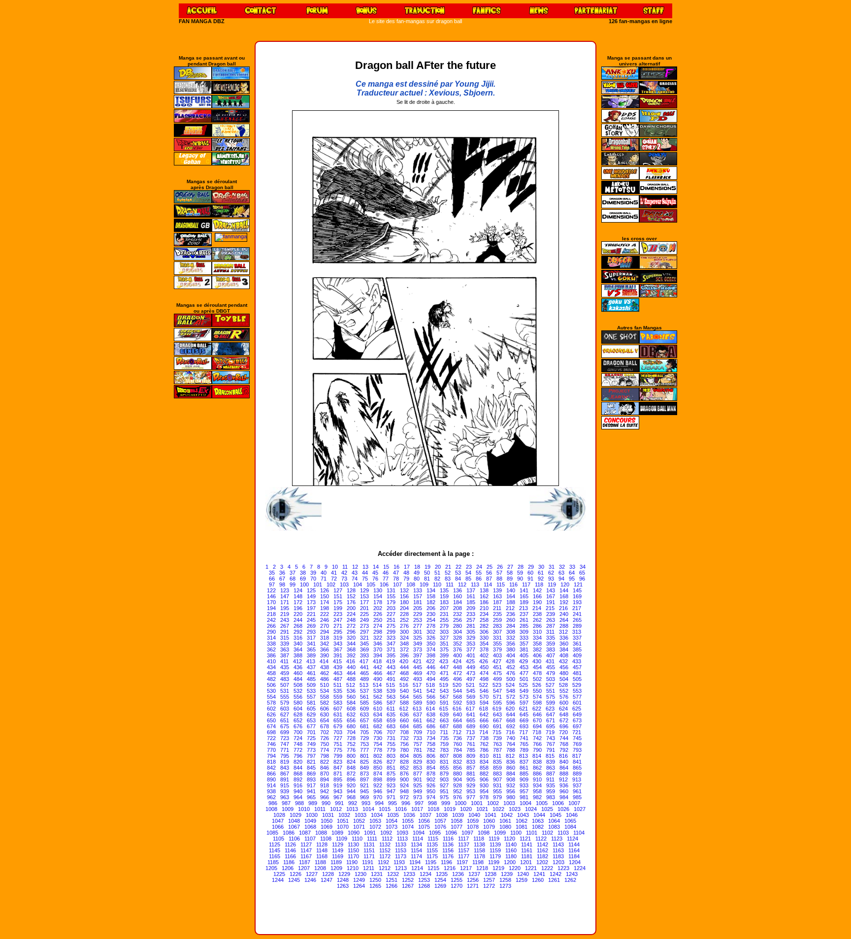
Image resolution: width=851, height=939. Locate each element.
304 (457, 632)
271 (337, 626)
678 (324, 726)
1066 (278, 827)
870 (324, 774)
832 (457, 762)
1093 (402, 833)
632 (351, 714)
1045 (555, 815)
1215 (433, 868)
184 (457, 602)
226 (377, 614)
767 (550, 744)
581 (311, 703)
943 (337, 791)
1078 (473, 827)
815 (550, 756)
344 (351, 644)
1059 (473, 821)
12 (355, 567)
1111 (372, 839)
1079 (489, 827)
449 (470, 667)
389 (311, 655)
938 (271, 791)
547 (497, 691)
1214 (417, 868)
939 (284, 791)
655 (337, 720)
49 (417, 573)
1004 (525, 803)
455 (550, 667)
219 (284, 614)
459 (284, 673)
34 (583, 567)
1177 (463, 856)
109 (424, 584)
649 (577, 714)
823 (337, 762)
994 (379, 803)
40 (324, 573)
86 (479, 579)
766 (537, 744)
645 (524, 714)
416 (350, 661)
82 (437, 579)
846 (324, 768)
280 (457, 626)
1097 (467, 833)
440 (351, 667)
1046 (572, 815)
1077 (456, 827)
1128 (321, 844)
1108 (325, 839)
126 (324, 590)
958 (537, 791)
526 (536, 685)
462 (324, 673)
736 (457, 738)
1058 (456, 821)
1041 (490, 815)
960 (563, 791)
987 (286, 803)
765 (524, 744)
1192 (383, 862)
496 (457, 679)
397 (417, 655)
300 (404, 632)
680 (351, 726)
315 (284, 638)
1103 (563, 833)
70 (313, 579)
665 (470, 720)
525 (523, 685)
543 (444, 691)
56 (489, 573)
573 (524, 697)
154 (377, 596)
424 (457, 661)
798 (324, 756)
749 (311, 744)
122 (271, 590)
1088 (321, 833)
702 (324, 732)
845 (311, 768)
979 (497, 797)
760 (457, 744)
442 (377, 667)
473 (470, 673)
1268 (424, 886)
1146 (290, 850)
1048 (294, 821)
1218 (482, 868)
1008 (271, 809)
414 (324, 661)
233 (470, 614)
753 (364, 744)
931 (497, 785)
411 (284, 661)
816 (563, 756)
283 (497, 626)
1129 (337, 844)
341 (311, 644)
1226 (295, 874)
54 (468, 573)
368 (351, 649)
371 (391, 649)
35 (272, 573)
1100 (516, 833)
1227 (312, 874)
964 (298, 797)
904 (457, 779)
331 (497, 638)
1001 (477, 803)
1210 (353, 868)
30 (541, 567)
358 (537, 644)
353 (470, 644)
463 (337, 673)
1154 (416, 850)
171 (284, 602)
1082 (538, 827)
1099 (500, 833)
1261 (554, 880)
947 (391, 791)
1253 (424, 880)
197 (311, 608)
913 (576, 779)
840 (563, 762)
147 (284, 596)
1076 (440, 827)
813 (523, 756)
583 (337, 703)
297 (364, 632)
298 (377, 632)
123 (284, 590)
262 (537, 620)
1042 (507, 815)
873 (364, 774)
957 (524, 791)
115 (500, 584)
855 (444, 768)
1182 (542, 856)
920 (351, 785)
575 (550, 697)
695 (550, 726)
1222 (547, 868)
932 (510, 785)
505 (577, 679)
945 (364, 791)
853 (417, 768)
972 (404, 797)
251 (391, 620)
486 (324, 679)
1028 (279, 815)
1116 (448, 839)
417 (364, 661)
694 (537, 726)
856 (457, 768)
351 (444, 644)
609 (364, 709)
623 (550, 709)
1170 (353, 856)
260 (510, 620)
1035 (393, 815)
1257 (489, 880)
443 (391, 667)
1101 (531, 833)
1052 (359, 821)
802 (377, 756)
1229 (344, 874)
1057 (440, 821)
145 (577, 590)
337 (577, 638)
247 (337, 620)
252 (404, 620)
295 (337, 632)
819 (284, 762)
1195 (430, 862)
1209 (336, 868)
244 (298, 620)
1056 (424, 821)
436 (298, 667)
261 (524, 620)
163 (497, 596)
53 (458, 573)
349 (417, 644)
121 (578, 584)
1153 (400, 850)
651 (284, 720)
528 (563, 685)
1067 (294, 827)
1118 (478, 839)
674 (271, 726)
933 (524, 785)
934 (537, 785)
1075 (424, 827)
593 (470, 703)
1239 (507, 874)
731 (391, 738)
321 (364, 638)
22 (458, 567)
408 (563, 655)
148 (298, 596)
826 (377, 762)
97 (272, 584)
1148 (321, 850)
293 (311, 632)
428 (510, 661)
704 (351, 732)
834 (484, 762)
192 (563, 602)
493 (417, 679)
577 (577, 697)
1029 (295, 815)
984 (563, 797)
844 (298, 768)
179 (391, 602)
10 (335, 567)
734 (430, 738)
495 (444, 679)
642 (484, 714)
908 (510, 779)
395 (391, 655)
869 (311, 774)
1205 (271, 868)
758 (430, 744)
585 (364, 703)
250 (377, 620)
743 (550, 738)
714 (483, 732)
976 (457, 797)
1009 (288, 809)
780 (404, 750)
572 (510, 697)
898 (377, 779)
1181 (526, 856)
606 (324, 709)
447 (444, 667)
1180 (511, 856)
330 (484, 638)
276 (404, 626)
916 (298, 785)
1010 (304, 809)
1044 (539, 815)
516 (403, 685)
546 (484, 691)
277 (417, 626)
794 (271, 756)
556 (298, 697)
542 (430, 691)
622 (536, 709)
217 (576, 608)
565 (417, 697)
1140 (511, 844)
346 (377, 644)
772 (298, 750)
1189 (336, 862)
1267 (408, 886)
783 (444, 750)
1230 (360, 874)
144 (563, 590)
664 (457, 720)
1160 (511, 850)
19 (427, 567)
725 (311, 738)
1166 (290, 856)
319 (337, 638)
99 (292, 584)
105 (370, 584)
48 (406, 573)
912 (563, 779)
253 (417, 620)
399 (444, 655)
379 (497, 649)
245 (311, 620)
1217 (466, 868)
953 (470, 791)
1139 (495, 844)
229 (417, 614)
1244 (278, 880)
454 (537, 667)
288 (563, 626)
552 (563, 691)
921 (364, 785)
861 (524, 768)
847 (337, 768)
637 (417, 714)
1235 (442, 874)
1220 (515, 868)
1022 (498, 809)
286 (537, 626)
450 (484, 667)
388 (298, 655)
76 (375, 579)
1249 (359, 880)
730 (377, 738)
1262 (570, 880)
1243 (572, 874)
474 (484, 673)
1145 (274, 850)
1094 (419, 833)
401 (470, 655)
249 (364, 620)
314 (271, 638)
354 (484, 644)
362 (271, 649)
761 (470, 744)
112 (462, 584)
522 (483, 685)
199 (337, 608)
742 (537, 738)
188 (510, 602)
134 (430, 590)
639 (444, 714)
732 (404, 738)
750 (324, 744)
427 (496, 661)
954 (484, 791)
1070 (343, 827)
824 (351, 762)
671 (550, 720)
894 (324, 779)
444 (404, 667)
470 (430, 673)
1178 (479, 856)
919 (337, 785)
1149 (337, 850)
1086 (289, 833)
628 (298, 714)
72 (334, 579)
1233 (409, 874)
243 (284, 620)
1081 (521, 827)
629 (311, 714)
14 (376, 567)
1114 (417, 839)
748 (298, 744)
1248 (343, 880)
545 (470, 691)
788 (510, 750)
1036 (409, 815)
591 (444, 703)
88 (499, 579)
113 (475, 584)
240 (563, 614)
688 (457, 726)
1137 (463, 844)
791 (550, 750)
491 (391, 679)
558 (324, 697)
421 (417, 661)
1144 (574, 844)
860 (510, 768)
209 (470, 608)
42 (344, 573)
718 (536, 732)
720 (563, 732)
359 (550, 644)
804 (404, 756)
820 (298, 762)
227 (391, 614)
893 (311, 779)
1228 (328, 874)
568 (457, 697)
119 (552, 584)
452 (510, 667)
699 (284, 732)
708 (404, 732)
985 (577, 797)
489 (364, 679)
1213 (401, 868)
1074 (408, 827)
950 (430, 791)
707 (391, 732)
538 (377, 691)
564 (404, 697)
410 (271, 661)
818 (271, 762)
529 (576, 685)
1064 (554, 821)
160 (457, 596)
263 (550, 620)
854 (430, 768)
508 (298, 685)
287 (550, 626)
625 (576, 709)
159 (444, 596)
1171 (369, 856)
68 (292, 579)
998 (432, 803)
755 (391, 744)
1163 (558, 850)
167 (550, 596)
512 (350, 685)
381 (524, 649)
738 (484, 738)
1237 (474, 874)
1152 (385, 850)
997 (419, 803)
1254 (440, 880)
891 (284, 779)
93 (551, 579)
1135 (432, 844)
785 (470, 750)
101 (317, 584)
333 (524, 638)
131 (391, 590)
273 (364, 626)
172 (298, 602)
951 (444, 791)
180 (404, 602)
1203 (558, 862)
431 (550, 661)
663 (444, 720)
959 (550, 791)
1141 (526, 844)
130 (377, 590)
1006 (558, 803)
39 (313, 573)
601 (577, 703)
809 (470, 756)
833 (470, 762)
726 (324, 738)
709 (417, 732)
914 (271, 785)
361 (577, 644)
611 (391, 709)
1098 (484, 833)
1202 (542, 862)
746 (271, 744)
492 (404, 679)
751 (337, 744)
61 (541, 573)
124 (298, 590)
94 (561, 579)
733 (417, 738)
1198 (478, 862)
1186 (289, 862)
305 (470, 632)
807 (444, 756)
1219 (498, 868)
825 (364, 762)
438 (324, 667)
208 (457, 608)
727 (337, 738)
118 (539, 584)
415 (337, 661)
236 (510, 614)
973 (417, 797)
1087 (305, 833)
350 (430, 644)
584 (351, 703)
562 (377, 697)
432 (563, 661)
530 (271, 691)
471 (444, 673)
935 (550, 785)
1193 (399, 862)
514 (377, 685)
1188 (320, 862)
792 (563, 750)
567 (444, 697)
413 (310, 661)
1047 (278, 821)
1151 (369, 850)
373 (417, 649)
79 (406, 579)
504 (563, 679)
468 (404, 673)
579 (284, 703)
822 (324, 762)
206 (430, 608)
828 (404, 762)
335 (550, 638)
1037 (425, 815)
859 (497, 768)
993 (365, 803)
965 (311, 797)
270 (324, 626)
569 (470, 697)
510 (324, 685)
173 (311, 602)
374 (430, 649)
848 (351, 768)
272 (351, 626)
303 (444, 632)
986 (272, 803)
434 (271, 667)
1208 (320, 868)
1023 (515, 809)
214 (536, 608)
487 (337, 679)
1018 (433, 809)
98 (282, 584)
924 (404, 785)
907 (497, 779)
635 (391, 714)
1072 (375, 827)
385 (577, 649)
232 (457, 614)
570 (484, 697)
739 (497, 738)
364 (298, 649)
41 (334, 573)
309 (524, 632)
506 (271, 685)
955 (497, 791)
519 (443, 685)
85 (468, 579)
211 (497, 608)
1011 (320, 809)
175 (337, 602)
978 (484, 797)
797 (311, 756)
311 (550, 632)
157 (417, 596)
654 (324, 720)
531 (284, 691)
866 (271, 774)
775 (337, 750)
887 (550, 774)
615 (443, 709)
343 (337, 644)
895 (337, 779)
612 (403, 709)
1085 (272, 833)
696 (563, 726)
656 (351, 720)
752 (351, 744)
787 (497, 750)
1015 (385, 809)
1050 (326, 821)
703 (337, 732)
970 (377, 797)
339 (284, 644)
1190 (352, 862)
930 (484, 785)
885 (524, 774)
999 (445, 803)
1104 (579, 833)
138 (484, 590)
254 (430, 620)
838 (537, 762)
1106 (294, 839)
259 (497, 620)
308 (510, 632)
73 (344, 579)
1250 (375, 880)
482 (271, 679)
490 (377, 679)
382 (537, 649)
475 (497, 673)
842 (271, 768)
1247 (326, 880)
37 (292, 573)
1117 (463, 839)
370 (377, 649)
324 (404, 638)
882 (484, 774)
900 (404, 779)
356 (510, 644)
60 (530, 573)
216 (563, 608)
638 (430, 714)
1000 (460, 803)
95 (572, 579)
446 (430, 667)
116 (513, 584)
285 (524, 626)
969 (364, 797)
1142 (542, 844)
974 (430, 797)
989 (312, 803)
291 (284, 632)
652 (298, 720)
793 (577, 750)
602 (271, 709)
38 (303, 573)
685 (417, 726)
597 (524, 703)
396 (404, 655)
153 (364, 596)
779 (391, 750)
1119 (494, 839)
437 (311, 667)
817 (576, 756)
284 (510, 626)
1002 (493, 803)
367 (337, 649)
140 (510, 590)
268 (298, 626)
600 (563, 703)
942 (324, 791)
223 (337, 614)
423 (443, 661)
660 (404, 720)
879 (444, 774)
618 (483, 709)
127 (337, 590)
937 (577, 785)
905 (470, 779)
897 (364, 779)
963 (284, 797)
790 (537, 750)
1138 (479, 844)
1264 (359, 886)
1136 (448, 844)
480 (563, 673)
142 (537, 590)
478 (537, 673)
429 (523, 661)
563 (391, 697)
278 (430, 626)
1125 (274, 844)
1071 (359, 827)
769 (577, 744)
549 (524, 691)
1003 (509, 803)
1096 (451, 833)
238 (537, 614)
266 (271, 626)
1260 (538, 880)
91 (530, 579)
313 (576, 632)
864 (563, 768)
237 (524, 614)
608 (351, 709)
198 (324, 608)
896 (351, 779)
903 (444, 779)
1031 (328, 815)
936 (563, 785)
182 (430, 602)
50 (427, 573)
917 (311, 785)
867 (284, 774)
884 (510, 774)
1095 (435, 833)
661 (417, 720)
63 (561, 573)
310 (537, 632)
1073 (391, 827)
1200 (510, 862)
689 (470, 726)
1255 (456, 880)
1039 (458, 815)
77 (386, 579)
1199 (493, 862)
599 (550, 703)
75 (365, 579)
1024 (531, 809)
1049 (310, 821)
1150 (353, 850)
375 (444, 649)
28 (521, 567)
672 (563, 720)
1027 (580, 809)
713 (470, 732)
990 (326, 803)
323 (391, 638)
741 (524, 738)
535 (337, 691)
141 (524, 590)
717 (523, 732)
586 (377, 703)
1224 (580, 868)
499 (497, 679)
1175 (432, 856)
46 (386, 573)
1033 (360, 815)
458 (271, 673)
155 (391, 596)
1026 (563, 809)
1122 (541, 839)
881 (470, 774)
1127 (306, 844)
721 (576, 732)
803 (391, 756)
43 (355, 573)
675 (284, 726)
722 (271, 738)
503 (550, 679)
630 (324, 714)
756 (404, 744)
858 (484, 768)
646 (537, 714)
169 (577, 596)
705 (364, 732)
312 (563, 632)
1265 (375, 886)
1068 (310, 827)
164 (510, 596)
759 (444, 744)
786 (484, 750)
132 (404, 590)
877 (417, 774)
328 (457, 638)
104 (357, 584)
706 (377, 732)
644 (510, 714)
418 (377, 661)
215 (550, 608)
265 (577, 620)
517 (417, 685)
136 (457, 590)
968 (351, 797)
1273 (505, 886)
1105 (278, 839)
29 (531, 567)
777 (364, 750)
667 (497, 720)
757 (417, 744)
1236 (458, 874)
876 (404, 774)
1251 (391, 880)
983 (550, 797)
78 (396, 579)
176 (351, 602)
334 (537, 638)
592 (457, 703)
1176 (448, 856)
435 (284, 667)
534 (324, 691)
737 (470, 738)
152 (351, 596)
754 (377, 744)
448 (457, 667)
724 (298, 738)
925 (417, 785)
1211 (368, 868)
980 (510, 797)
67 (282, 579)
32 (562, 567)
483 (284, 679)
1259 (521, 880)
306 (484, 632)
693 (524, 726)
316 (298, 638)
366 (324, 649)
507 (284, 685)
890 (271, 779)
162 (484, 596)
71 (324, 579)
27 (510, 567)
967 (337, 797)
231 (444, 614)
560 (351, 697)
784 (457, 750)
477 (524, 673)
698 (271, 732)
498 (484, 679)
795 (284, 756)
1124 (572, 839)
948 (404, 791)
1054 (391, 821)
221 (311, 614)
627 (284, 714)
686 (430, 726)
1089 (337, 833)
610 (377, 709)
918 (324, 785)
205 (417, 608)
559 (337, 697)
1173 (400, 856)
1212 (385, 868)
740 (510, 738)
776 (351, 750)
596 (510, 703)
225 (364, 614)
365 (311, 649)
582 (324, 703)
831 (444, 762)
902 (430, 779)
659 (391, 720)
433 (576, 661)
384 (563, 649)
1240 (523, 874)
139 (497, 590)
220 (298, 614)
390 (324, 655)
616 (457, 709)
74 (355, 579)
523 (496, 685)
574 (537, 697)
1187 (304, 862)
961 (577, 791)
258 (484, 620)
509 (311, 685)
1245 (294, 880)
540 (404, 691)
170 (271, 602)
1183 (558, 856)
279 (444, 626)
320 (351, 638)
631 (337, 714)
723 (284, 738)
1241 (539, 874)
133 (417, 590)
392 (351, 655)
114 (488, 584)
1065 (570, 821)
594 (484, 703)
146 (271, 596)
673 (577, 720)
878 (430, 774)
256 (457, 620)
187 (497, 602)
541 (417, 691)
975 (444, 797)
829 (417, 762)
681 (364, 726)
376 (457, 649)
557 (311, 697)
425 (470, 661)
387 (284, 655)
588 (404, 703)
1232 (393, 874)
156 (404, 596)
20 (438, 567)
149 (311, 596)
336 (563, 638)
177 (364, 602)
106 (384, 584)
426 (483, 661)
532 (298, 691)
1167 (306, 856)
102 (331, 584)
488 (351, 679)
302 (430, 632)
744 (563, 738)
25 (489, 567)
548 (510, 691)
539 (391, 691)
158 (430, 596)
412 (297, 661)
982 (537, 797)
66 (272, 579)
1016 (401, 809)
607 (337, 709)
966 (324, 797)
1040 (474, 815)
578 (271, 703)
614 (430, 709)
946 (377, 791)
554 (271, 697)
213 (523, 608)
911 (550, 779)
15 (386, 567)
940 (298, 791)
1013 (352, 809)
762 (484, 744)
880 (457, 774)
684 (404, 726)
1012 (336, 809)
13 (365, 567)
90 (520, 579)
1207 (304, 868)
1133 (400, 844)
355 (497, 644)
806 (430, 756)
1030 (312, 815)
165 (524, 596)
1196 (446, 862)
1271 (473, 886)
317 (311, 638)
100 (304, 584)
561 (364, 697)
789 (524, 750)
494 (430, 679)
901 (417, 779)
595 (497, 703)
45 (375, 573)
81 (427, 579)
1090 (354, 833)
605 (311, 709)
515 (390, 685)
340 (298, 644)
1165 (274, 856)
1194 (415, 862)
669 (524, 720)
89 (510, 579)
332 (510, 638)
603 (284, 709)
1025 (547, 809)
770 (271, 750)
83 (448, 579)
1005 (542, 803)
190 (537, 602)
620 (510, 709)
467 (391, 673)
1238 (490, 874)
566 (430, 697)
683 (391, 726)
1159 (495, 850)
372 (404, 649)
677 (311, 726)
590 (430, 703)
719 (550, 732)
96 (582, 579)
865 (577, 768)
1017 (417, 809)
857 (470, 768)
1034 (377, 815)
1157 (463, 850)
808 (457, 756)
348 (404, 644)
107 (397, 584)
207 (444, 608)
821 (311, 762)
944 (351, 791)
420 (403, 661)
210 (484, 608)
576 (563, 697)
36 (282, 573)
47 (396, 573)
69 (303, 579)
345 (364, 644)
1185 (273, 862)
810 (484, 756)
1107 (310, 839)
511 (337, 685)
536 (351, 691)
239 (550, 614)
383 (550, 649)
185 (470, 602)
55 (479, 573)
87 (489, 579)
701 (311, 732)
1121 (525, 839)
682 (377, 726)
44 (365, 573)
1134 (416, 844)
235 (497, 614)
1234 (425, 874)
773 (311, 750)
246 (324, 620)
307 (497, 632)
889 (577, 774)
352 (457, 644)
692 (510, 726)
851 (391, 768)
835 (497, 762)
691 (497, 726)
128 (351, 590)
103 (344, 584)
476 (510, 673)
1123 (556, 839)
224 (351, 614)
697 (577, 726)
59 (520, 573)
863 (550, 768)
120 (564, 584)
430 (536, 661)
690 (484, 726)
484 (298, 679)
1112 (387, 839)
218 (271, 614)
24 (479, 567)
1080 (505, 827)
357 (524, 644)
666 (484, 720)
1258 (505, 880)
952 (457, 791)
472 (457, 673)
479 (550, 673)
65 (582, 573)
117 (526, 584)
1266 (391, 886)
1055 (408, 821)
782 (430, 750)
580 (298, 703)
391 (337, 655)
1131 (369, 844)
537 (364, 691)
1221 (531, 868)
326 (430, 638)
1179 (495, 856)
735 (444, 738)
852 (404, 768)
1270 (456, 886)
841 (577, 762)
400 (457, 655)
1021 (482, 809)
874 (377, 774)
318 (324, 638)
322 (377, 638)
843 (284, 768)
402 (484, 655)
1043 (523, 815)
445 (417, 667)
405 (524, 655)
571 (497, 697)
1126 (290, 844)
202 (377, 608)
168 (563, 596)
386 (271, 655)
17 (407, 567)
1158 (479, 850)
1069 (326, 827)
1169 (337, 856)
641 (470, 714)
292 (298, 632)
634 (377, 714)
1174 (416, 856)
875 (391, 774)
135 (444, 590)
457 (577, 667)
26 (500, 567)
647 (550, 714)
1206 (288, 868)
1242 (555, 874)
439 (337, 667)
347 (391, 644)
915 (284, 785)
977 (470, 797)
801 (364, 756)
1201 (526, 862)
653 (311, 720)
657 (364, 720)
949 (417, 791)
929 (470, 785)
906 (484, 779)
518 (430, 685)
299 (391, 632)
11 (345, 567)
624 (563, 709)
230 (430, 614)
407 (550, 655)
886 (537, 774)
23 (469, 567)
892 (298, 779)
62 (551, 573)
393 (364, 655)
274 (377, 626)
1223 (563, 868)
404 (510, 655)
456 (563, 667)
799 (337, 756)
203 (391, 608)
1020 (466, 809)
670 (537, 720)
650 (271, 720)
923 (391, 785)
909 (524, 779)
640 (457, 714)
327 (444, 638)
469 (417, 673)
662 (430, 720)
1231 (377, 874)
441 (364, 667)
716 (510, 732)
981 (524, 797)
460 (298, 673)
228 (404, 614)
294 (324, 632)
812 (510, 756)
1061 (505, 821)
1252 (408, 880)
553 (577, 691)
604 (298, 709)
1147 (306, 850)
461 (311, 673)
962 (271, 797)
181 (417, 602)
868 (298, 774)
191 (550, 602)
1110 (357, 839)
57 (499, 573)
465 (364, 673)
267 (284, 626)
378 (484, 649)
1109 (341, 839)
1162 (542, 850)
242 (271, 620)
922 (377, 785)
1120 (509, 839)
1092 (386, 833)
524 (510, 685)
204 (404, 608)
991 (339, 803)
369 (364, 649)
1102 (547, 833)
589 (417, 703)
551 (550, 691)
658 (377, 720)
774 (324, 750)
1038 (442, 815)
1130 (353, 844)
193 (577, 602)
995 (392, 803)
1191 (367, 862)
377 (470, 649)
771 (284, 750)
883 (497, 774)
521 (470, 685)
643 (497, 714)
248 (351, 620)
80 (417, 579)
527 (550, 685)
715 (496, 732)
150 (324, 596)
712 (457, 732)
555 (284, 697)
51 (437, 573)
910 (537, 779)
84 (458, 579)
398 (430, 655)
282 (484, 626)
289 (577, 626)
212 (510, 608)
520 (457, 685)
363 (284, 649)
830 (430, 762)
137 (470, 590)
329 (470, 638)
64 (572, 573)
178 (377, 602)
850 (377, 768)
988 (299, 803)
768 (563, 744)
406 (537, 655)
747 (284, 744)
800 (351, 756)
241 (577, 614)
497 (470, 679)
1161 (526, 850)
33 (572, 567)
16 (396, 567)
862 (537, 768)
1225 (279, 874)
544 (457, 691)
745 (577, 738)
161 (470, 596)
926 (430, 785)
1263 (343, 886)
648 (563, 714)
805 (417, 756)
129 (364, 590)
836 (510, 762)
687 (444, 726)
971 (391, 797)
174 (324, 602)
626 (271, 714)
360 (563, 644)
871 (337, 774)
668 (510, 720)
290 (271, 632)
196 (298, 608)
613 (417, 709)
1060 (489, 821)
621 (523, 709)
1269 (440, 886)
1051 (343, 821)
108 (410, 584)
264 (563, 620)
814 (536, 756)
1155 (432, 850)
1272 (489, 886)
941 (311, 791)
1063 (538, 821)
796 (298, 756)
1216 (450, 868)
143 (550, 590)
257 (470, 620)
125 (311, 590)
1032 (344, 815)
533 (311, 691)
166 (537, 596)
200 (351, 608)
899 (391, 779)
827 (391, 762)
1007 (574, 803)
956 (510, 791)
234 (484, 614)
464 (351, 673)
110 (437, 584)
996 (405, 803)
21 (448, 567)
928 (457, 785)
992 (352, 803)
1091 (370, 833)
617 (470, 709)
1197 (462, 862)
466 (377, 673)
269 (311, 626)
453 (524, 667)
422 (430, 661)
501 (524, 679)
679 (337, 726)
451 (497, 667)
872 (351, 774)
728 (351, 738)
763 (497, 744)
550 (537, 691)
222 (324, 614)
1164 (574, 850)
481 (577, 673)
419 (390, 661)
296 (351, 632)
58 (510, 573)
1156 (448, 850)
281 (470, 626)
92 (541, 579)
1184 (574, 856)
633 (364, 714)
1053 (375, 821)
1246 (310, 880)
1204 (575, 862)
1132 (385, 844)
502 (537, 679)
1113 (402, 839)
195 (284, 608)
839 (550, 762)
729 (364, 738)
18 (417, 567)
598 (537, 703)
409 (577, 655)
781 (417, 750)
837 (524, 762)
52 (448, 573)
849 (364, 768)
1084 (570, 827)
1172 (385, 856)
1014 (368, 809)
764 (510, 744)
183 (444, 602)
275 (391, 626)
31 (552, 567)
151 (337, 596)
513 (364, 685)
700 (298, 732)
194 (271, 608)
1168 (321, 856)
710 (430, 732)
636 (404, 714)
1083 (554, 827)
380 (510, 649)
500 (510, 679)
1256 (473, 880)
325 (417, 638)
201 (364, 608)
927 (444, 785)
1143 (558, 844)
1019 (450, 809)
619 (496, 709)
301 (417, 632)
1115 (432, 839)
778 (377, 750)
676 (298, 726)
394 (377, 655)
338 (271, 644)
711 (444, 732)
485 (311, 679)
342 (324, 644)
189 (524, 602)
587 (391, 703)
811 (497, 756)
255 (444, 620)
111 (450, 584)
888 (563, 774)
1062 (521, 821)
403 (497, 655)
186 (484, 602)
